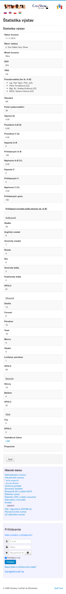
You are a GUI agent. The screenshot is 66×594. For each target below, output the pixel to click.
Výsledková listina (13, 437)
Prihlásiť (10, 561)
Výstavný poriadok (13, 485)
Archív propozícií (12, 480)
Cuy (6, 419)
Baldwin (8, 392)
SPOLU (7, 285)
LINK (8, 440)
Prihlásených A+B (12, 151)
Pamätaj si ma (13, 557)
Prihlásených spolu (13, 196)
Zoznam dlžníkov (12, 483)
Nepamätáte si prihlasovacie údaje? (20, 566)
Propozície (9, 446)
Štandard (8, 98)
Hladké (7, 223)
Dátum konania (11, 34)
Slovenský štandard (13, 488)
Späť (10, 459)
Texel (6, 330)
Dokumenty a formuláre (15, 499)
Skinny (7, 383)
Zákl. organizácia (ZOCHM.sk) (18, 509)
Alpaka (7, 348)
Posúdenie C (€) (11, 133)
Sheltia (7, 303)
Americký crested (12, 241)
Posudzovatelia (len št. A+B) (17, 79)
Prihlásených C (11, 178)
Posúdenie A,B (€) (12, 124)
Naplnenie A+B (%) (13, 160)
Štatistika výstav (12, 494)
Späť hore (58, 588)
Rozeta (7, 249)
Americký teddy (11, 267)
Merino (7, 339)
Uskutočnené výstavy (14, 477)
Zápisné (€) (9, 115)
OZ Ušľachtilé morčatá (15, 514)
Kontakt (8, 502)
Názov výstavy (11, 43)
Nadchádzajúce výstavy (15, 474)
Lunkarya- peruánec (13, 357)
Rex (6, 258)
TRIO (6, 70)
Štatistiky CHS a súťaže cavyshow (20, 497)
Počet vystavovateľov (14, 107)
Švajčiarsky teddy (12, 276)
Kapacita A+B (10, 142)
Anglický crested (12, 232)
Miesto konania (11, 52)
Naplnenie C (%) (11, 187)
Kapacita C (9, 169)
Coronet (8, 312)
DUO (6, 61)
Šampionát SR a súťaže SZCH (18, 491)
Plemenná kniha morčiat (15, 511)
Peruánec (8, 321)
